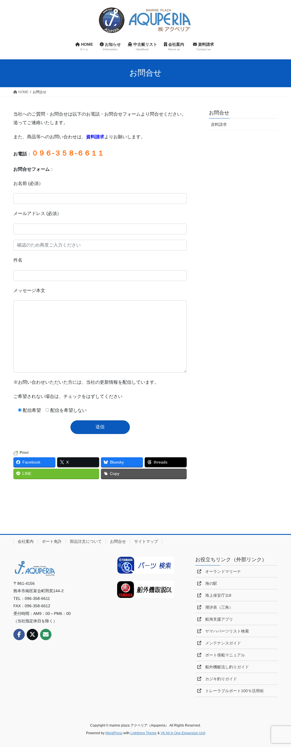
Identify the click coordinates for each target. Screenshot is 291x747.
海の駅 (209, 583)
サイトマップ (146, 541)
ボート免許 (52, 541)
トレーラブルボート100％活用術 (232, 690)
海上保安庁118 (216, 595)
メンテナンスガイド (221, 643)
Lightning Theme (143, 733)
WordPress (113, 733)
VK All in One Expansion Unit (183, 733)
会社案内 (26, 541)
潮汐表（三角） (217, 607)
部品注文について (86, 541)
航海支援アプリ (217, 619)
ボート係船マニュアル (223, 655)
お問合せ (219, 113)
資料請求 (219, 124)
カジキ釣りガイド (219, 679)
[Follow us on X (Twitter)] (32, 634)
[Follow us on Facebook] (19, 634)
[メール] (45, 634)
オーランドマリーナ (221, 571)
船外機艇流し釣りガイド (225, 667)
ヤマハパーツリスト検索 (225, 631)
